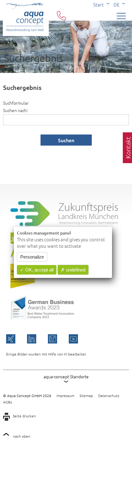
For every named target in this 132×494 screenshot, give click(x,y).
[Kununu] (52, 338)
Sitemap (86, 395)
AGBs (7, 402)
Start (98, 4)
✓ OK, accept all (36, 269)
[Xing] (10, 338)
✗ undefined (73, 269)
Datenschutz (108, 395)
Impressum (65, 395)
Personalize (32, 256)
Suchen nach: (15, 110)
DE (116, 4)
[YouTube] (73, 338)
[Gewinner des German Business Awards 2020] (22, 286)
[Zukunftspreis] (64, 224)
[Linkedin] (31, 338)
